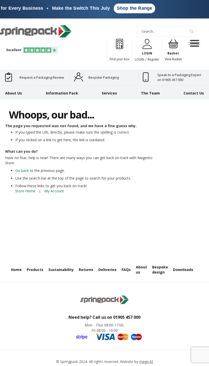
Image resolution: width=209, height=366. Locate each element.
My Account (54, 190)
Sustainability (61, 269)
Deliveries (107, 269)
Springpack (69, 361)
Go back (22, 170)
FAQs (126, 269)
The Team (150, 93)
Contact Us (194, 93)
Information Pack (62, 93)
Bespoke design (160, 270)
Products (35, 269)
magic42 (146, 361)
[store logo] (35, 31)
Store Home (25, 190)
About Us (13, 93)
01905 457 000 (126, 317)
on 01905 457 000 (170, 79)
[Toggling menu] (194, 43)
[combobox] (166, 31)
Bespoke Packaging (103, 77)
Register (153, 59)
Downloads (183, 269)
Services (109, 93)
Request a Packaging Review (42, 77)
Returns (86, 269)
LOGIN (139, 59)
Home (16, 269)
